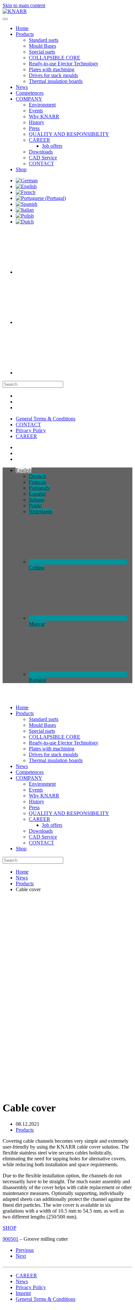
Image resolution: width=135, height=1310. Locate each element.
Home (22, 28)
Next (21, 1256)
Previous (25, 1250)
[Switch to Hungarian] (65, 322)
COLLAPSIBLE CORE (54, 57)
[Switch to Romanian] (65, 372)
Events (36, 110)
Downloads (41, 152)
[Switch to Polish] (25, 216)
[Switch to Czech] (65, 272)
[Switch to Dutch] (25, 221)
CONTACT (41, 163)
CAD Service (43, 157)
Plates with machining (51, 69)
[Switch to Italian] (25, 210)
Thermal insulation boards (56, 81)
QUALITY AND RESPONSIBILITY (69, 134)
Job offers (52, 146)
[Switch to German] (27, 180)
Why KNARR (44, 116)
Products (25, 34)
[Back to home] (15, 11)
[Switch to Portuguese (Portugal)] (41, 198)
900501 (10, 1239)
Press (34, 128)
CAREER (39, 140)
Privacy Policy (31, 430)
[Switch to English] (26, 186)
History (36, 122)
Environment (42, 104)
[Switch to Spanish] (26, 204)
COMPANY (29, 99)
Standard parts (43, 40)
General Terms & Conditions (45, 418)
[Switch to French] (25, 192)
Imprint (23, 1293)
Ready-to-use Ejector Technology (63, 63)
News (22, 87)
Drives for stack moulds (53, 75)
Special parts (42, 52)
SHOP (9, 1228)
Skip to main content (24, 5)
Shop (21, 169)
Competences (30, 93)
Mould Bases (42, 46)
